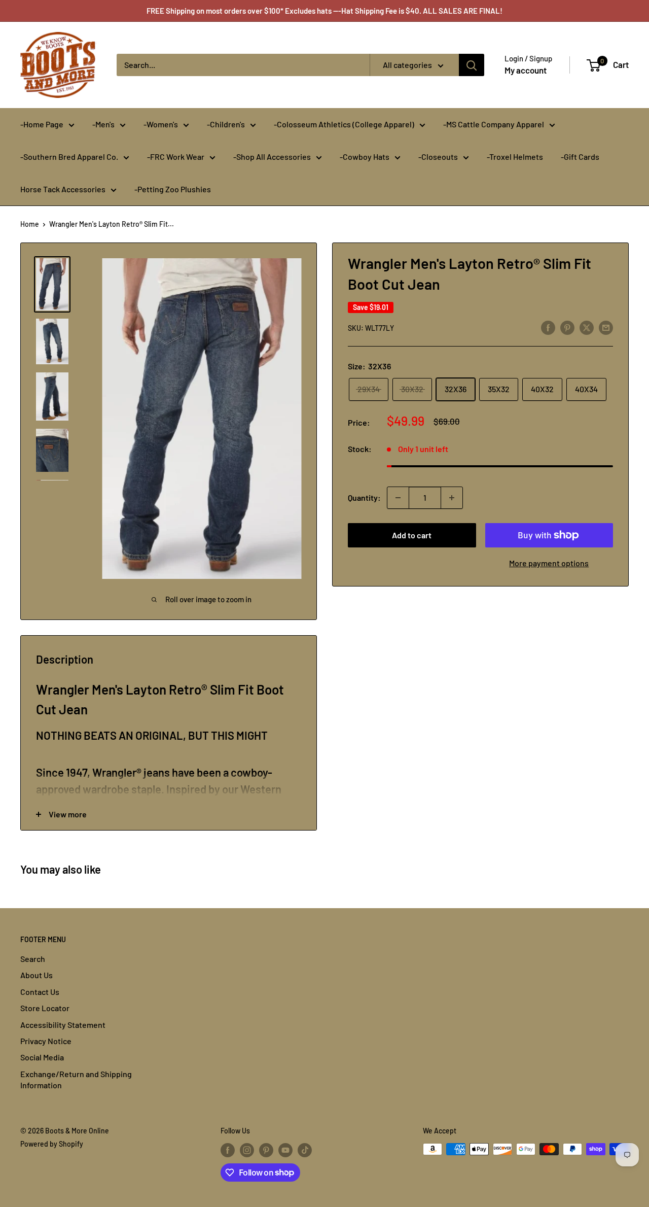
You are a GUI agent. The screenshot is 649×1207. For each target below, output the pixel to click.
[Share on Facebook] (548, 327)
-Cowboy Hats (364, 156)
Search (32, 958)
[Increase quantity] (451, 497)
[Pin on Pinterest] (567, 327)
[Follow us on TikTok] (305, 1150)
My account (525, 70)
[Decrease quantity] (398, 497)
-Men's (103, 124)
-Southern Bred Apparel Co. (69, 156)
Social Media (42, 1057)
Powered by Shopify (51, 1144)
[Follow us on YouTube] (285, 1150)
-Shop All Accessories (272, 156)
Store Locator (44, 1008)
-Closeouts (438, 156)
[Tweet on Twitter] (587, 327)
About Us (36, 975)
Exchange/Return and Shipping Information (76, 1079)
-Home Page (41, 124)
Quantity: (364, 497)
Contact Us (39, 991)
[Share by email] (606, 327)
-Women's (160, 124)
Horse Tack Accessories (62, 189)
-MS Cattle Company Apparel (493, 124)
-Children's (226, 124)
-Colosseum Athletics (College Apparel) (344, 124)
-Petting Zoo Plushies (172, 189)
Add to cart (411, 535)
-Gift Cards (580, 156)
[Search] (471, 65)
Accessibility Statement (62, 1024)
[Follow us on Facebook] (228, 1150)
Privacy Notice (45, 1041)
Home (29, 224)
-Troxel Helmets (515, 156)
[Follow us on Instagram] (247, 1150)
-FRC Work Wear (175, 156)
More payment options (549, 563)
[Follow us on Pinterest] (266, 1150)
